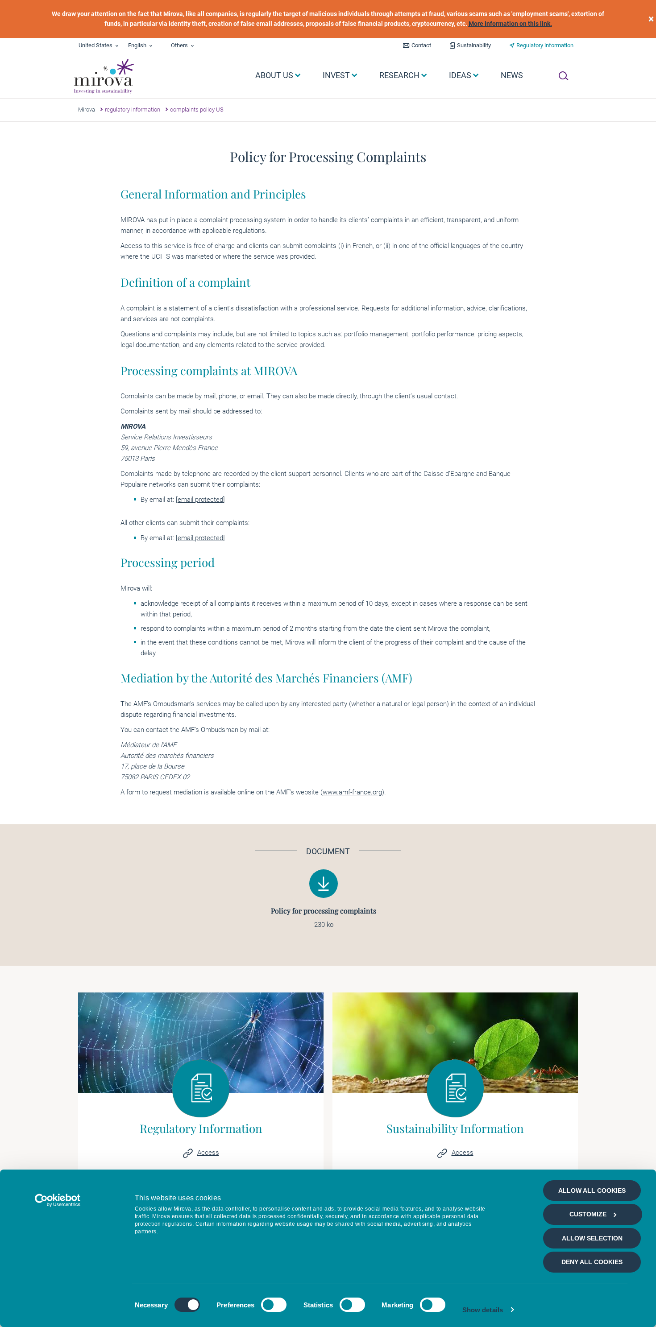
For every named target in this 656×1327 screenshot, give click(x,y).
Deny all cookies (592, 1261)
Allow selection (592, 1238)
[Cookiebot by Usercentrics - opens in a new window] (58, 1200)
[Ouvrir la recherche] (563, 76)
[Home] (103, 76)
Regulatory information (544, 45)
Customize (587, 1214)
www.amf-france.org (352, 792)
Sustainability (474, 45)
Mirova (86, 109)
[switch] (273, 1305)
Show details (482, 1310)
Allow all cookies (592, 1190)
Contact (421, 45)
